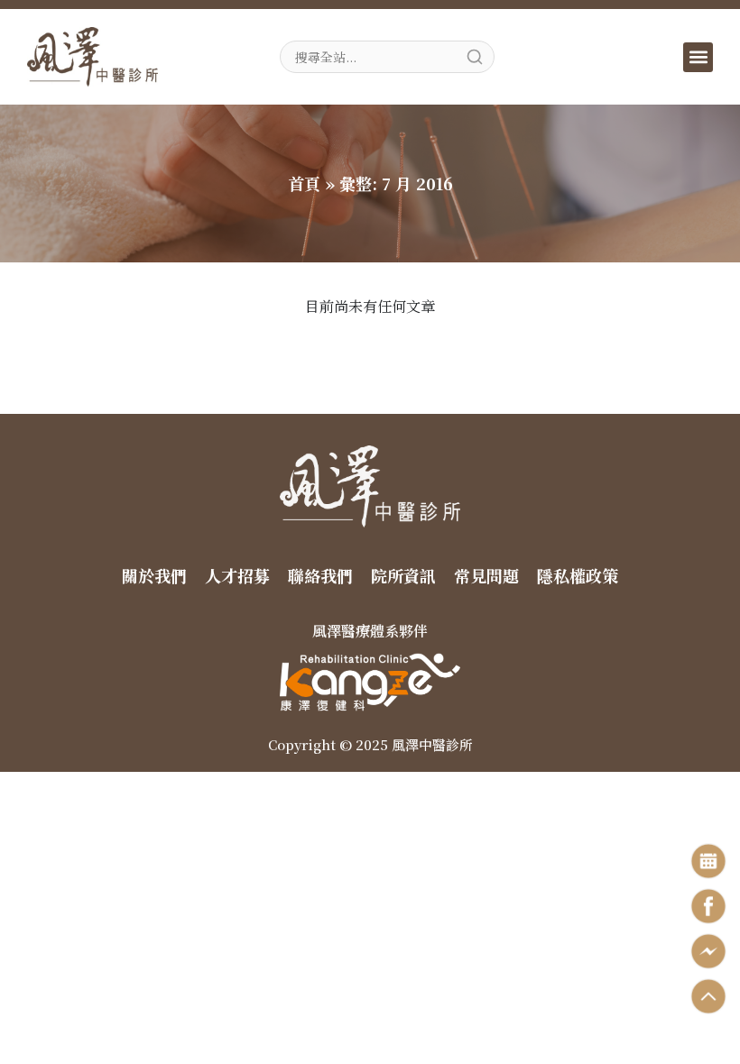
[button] (698, 57)
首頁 (304, 183)
